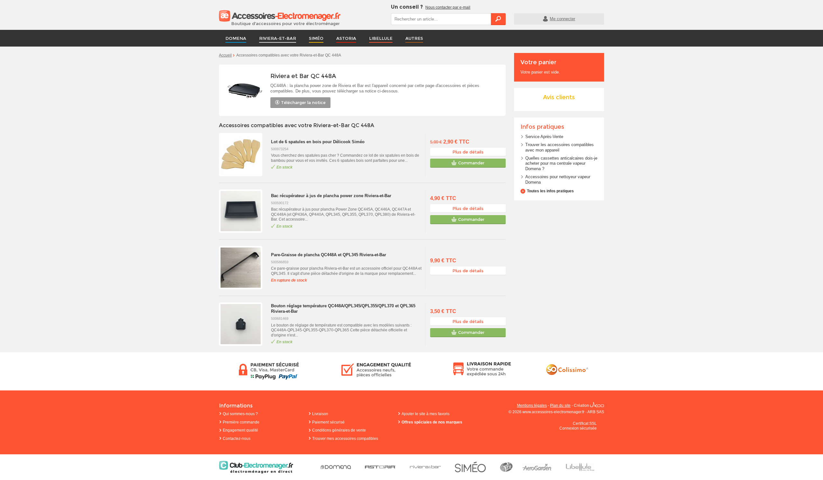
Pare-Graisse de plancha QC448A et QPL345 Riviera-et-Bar (328, 254)
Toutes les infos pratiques (550, 191)
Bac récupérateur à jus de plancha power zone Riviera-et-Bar (331, 195)
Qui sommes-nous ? (240, 414)
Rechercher (498, 19)
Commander (471, 162)
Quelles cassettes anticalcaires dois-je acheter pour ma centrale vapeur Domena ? (561, 163)
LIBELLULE (381, 38)
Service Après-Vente (544, 136)
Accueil (225, 55)
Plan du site (560, 405)
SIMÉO (316, 38)
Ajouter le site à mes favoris (425, 414)
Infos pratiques (542, 126)
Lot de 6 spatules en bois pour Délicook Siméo (318, 141)
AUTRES (414, 38)
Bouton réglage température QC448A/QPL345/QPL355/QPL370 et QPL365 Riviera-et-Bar (343, 308)
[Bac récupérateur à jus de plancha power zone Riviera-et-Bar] (243, 211)
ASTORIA (346, 38)
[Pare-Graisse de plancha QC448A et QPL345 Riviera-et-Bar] (243, 267)
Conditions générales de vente (339, 430)
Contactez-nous (236, 438)
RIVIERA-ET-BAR (277, 38)
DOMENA (235, 38)
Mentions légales (532, 405)
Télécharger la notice (303, 102)
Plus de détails (468, 151)
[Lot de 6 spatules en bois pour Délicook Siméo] (243, 154)
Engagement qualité (240, 430)
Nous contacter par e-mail (447, 7)
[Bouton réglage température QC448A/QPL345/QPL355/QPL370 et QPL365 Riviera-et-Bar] (243, 324)
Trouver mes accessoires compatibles (345, 438)
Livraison (320, 414)
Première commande (241, 422)
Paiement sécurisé (328, 422)
